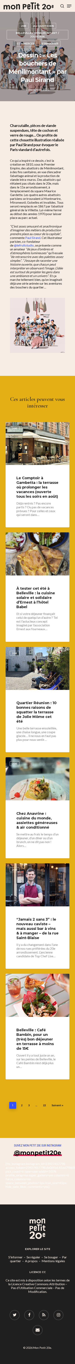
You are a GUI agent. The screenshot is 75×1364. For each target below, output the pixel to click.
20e (23, 25)
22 (44, 1105)
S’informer (15, 1257)
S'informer (50, 43)
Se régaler (33, 1257)
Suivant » (57, 1105)
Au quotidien (43, 25)
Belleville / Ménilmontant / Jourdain (37, 34)
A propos (31, 1261)
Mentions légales (53, 1261)
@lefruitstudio (24, 245)
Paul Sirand (32, 238)
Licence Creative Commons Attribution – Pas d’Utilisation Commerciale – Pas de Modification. (39, 1287)
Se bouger (51, 1257)
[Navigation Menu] (69, 6)
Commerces (26, 43)
